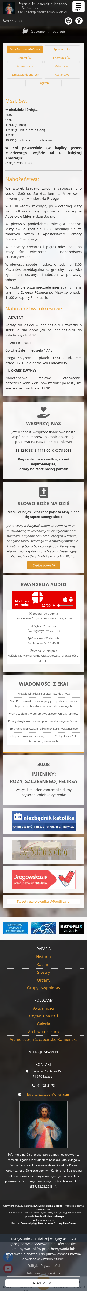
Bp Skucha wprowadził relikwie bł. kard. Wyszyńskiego (43, 728)
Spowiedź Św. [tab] (62, 49)
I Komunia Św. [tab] (62, 58)
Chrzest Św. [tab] (25, 58)
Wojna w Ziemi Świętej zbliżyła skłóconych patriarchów (43, 713)
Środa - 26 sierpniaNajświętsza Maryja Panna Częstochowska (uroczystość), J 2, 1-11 (43, 655)
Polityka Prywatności (43, 1265)
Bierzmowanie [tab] (25, 66)
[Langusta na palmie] (26, 928)
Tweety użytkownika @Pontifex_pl (44, 901)
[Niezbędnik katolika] (44, 820)
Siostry (43, 972)
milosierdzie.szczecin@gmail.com (46, 1094)
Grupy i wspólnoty (43, 987)
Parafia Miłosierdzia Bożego (42, 8)
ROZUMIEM (42, 1283)
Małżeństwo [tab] (62, 66)
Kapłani (43, 964)
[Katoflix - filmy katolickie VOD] (54, 928)
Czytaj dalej (42, 565)
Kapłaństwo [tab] (62, 74)
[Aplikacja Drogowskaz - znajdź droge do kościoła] (44, 879)
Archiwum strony (43, 1031)
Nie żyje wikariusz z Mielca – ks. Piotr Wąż (44, 693)
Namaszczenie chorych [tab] (25, 74)
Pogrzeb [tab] (43, 83)
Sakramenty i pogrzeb (48, 32)
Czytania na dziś (43, 1016)
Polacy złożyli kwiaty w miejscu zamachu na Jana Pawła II (43, 721)
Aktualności (43, 1008)
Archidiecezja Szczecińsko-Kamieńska (44, 1039)
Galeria (43, 1023)
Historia (43, 956)
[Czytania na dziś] (44, 850)
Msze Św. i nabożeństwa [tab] (25, 49)
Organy (43, 980)
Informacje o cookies (43, 1273)
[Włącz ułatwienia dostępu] (81, 21)
